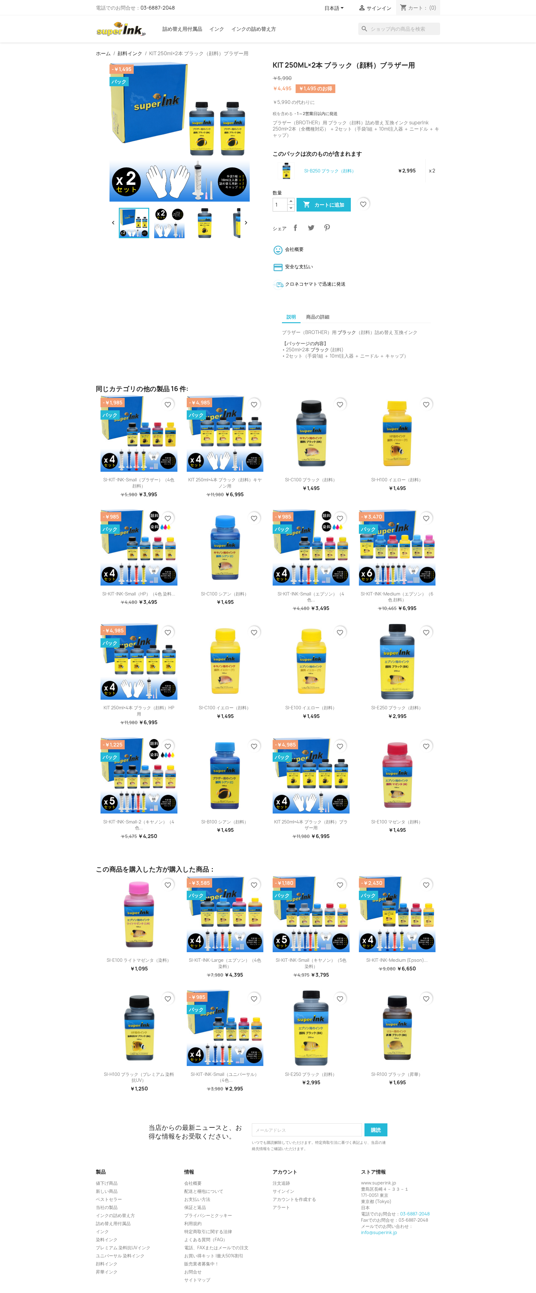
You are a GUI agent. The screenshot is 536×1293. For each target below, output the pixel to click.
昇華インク (107, 1272)
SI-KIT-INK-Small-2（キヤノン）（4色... (138, 825)
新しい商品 (107, 1191)
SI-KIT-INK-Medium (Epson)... (397, 960)
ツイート (311, 227)
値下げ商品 (107, 1183)
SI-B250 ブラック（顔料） (330, 171)
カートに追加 (323, 204)
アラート (281, 1207)
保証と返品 (195, 1207)
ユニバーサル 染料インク (120, 1256)
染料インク (107, 1239)
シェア (295, 227)
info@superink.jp (379, 1232)
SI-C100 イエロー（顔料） (225, 708)
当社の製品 (107, 1207)
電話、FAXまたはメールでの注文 (216, 1248)
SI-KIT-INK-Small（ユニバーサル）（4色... (225, 1077)
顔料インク (107, 1264)
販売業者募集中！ (201, 1264)
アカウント (285, 1171)
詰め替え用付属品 (182, 28)
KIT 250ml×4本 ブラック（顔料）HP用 (139, 711)
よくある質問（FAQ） (205, 1239)
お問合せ (193, 1272)
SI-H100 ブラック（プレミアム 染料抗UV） (139, 1077)
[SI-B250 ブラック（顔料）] (286, 170)
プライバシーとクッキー (208, 1215)
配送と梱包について (203, 1191)
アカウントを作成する (294, 1199)
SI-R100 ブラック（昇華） (397, 1074)
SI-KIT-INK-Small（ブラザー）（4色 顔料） (138, 483)
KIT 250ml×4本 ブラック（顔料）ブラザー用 (311, 825)
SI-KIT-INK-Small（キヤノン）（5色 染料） (311, 963)
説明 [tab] (291, 317)
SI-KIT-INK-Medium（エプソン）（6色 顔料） (397, 597)
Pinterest (327, 227)
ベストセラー (109, 1199)
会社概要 (193, 1183)
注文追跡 (281, 1183)
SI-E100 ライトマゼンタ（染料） (139, 960)
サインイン (283, 1191)
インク (216, 28)
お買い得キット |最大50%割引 (213, 1256)
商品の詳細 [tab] (317, 317)
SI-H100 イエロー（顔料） (397, 480)
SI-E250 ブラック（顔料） (397, 708)
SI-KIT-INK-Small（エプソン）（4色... (311, 597)
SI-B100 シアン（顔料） (224, 822)
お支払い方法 (197, 1199)
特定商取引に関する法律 (208, 1231)
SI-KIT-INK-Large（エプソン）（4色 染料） (225, 963)
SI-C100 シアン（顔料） (225, 594)
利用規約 (193, 1223)
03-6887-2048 (158, 7)
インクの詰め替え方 (253, 28)
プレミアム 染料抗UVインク (123, 1248)
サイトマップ (197, 1280)
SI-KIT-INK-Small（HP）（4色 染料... (138, 594)
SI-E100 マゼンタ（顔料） (397, 822)
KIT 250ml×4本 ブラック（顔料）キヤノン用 (225, 483)
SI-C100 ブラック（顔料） (311, 480)
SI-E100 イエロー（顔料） (311, 708)
